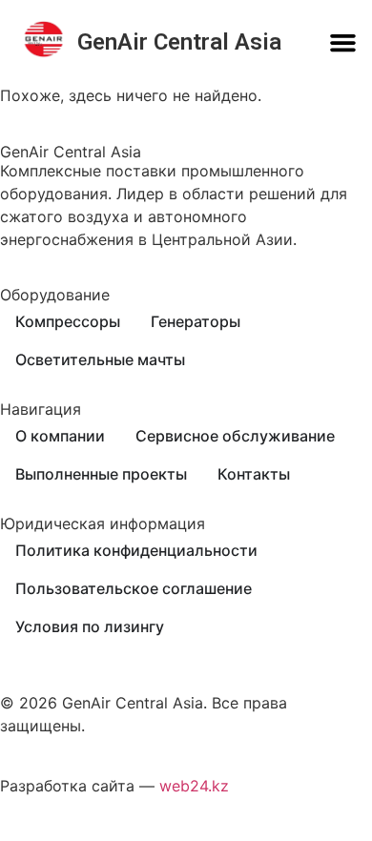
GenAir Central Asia (179, 42)
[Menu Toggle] (343, 42)
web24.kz (194, 785)
